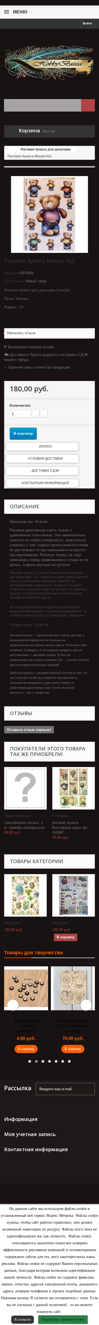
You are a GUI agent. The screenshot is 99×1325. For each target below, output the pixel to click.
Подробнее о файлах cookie (63, 1319)
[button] (29, 1061)
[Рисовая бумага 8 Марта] (25, 895)
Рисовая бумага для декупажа (46, 149)
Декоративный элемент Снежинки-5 (26, 1026)
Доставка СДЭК (45, 471)
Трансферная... (18, 815)
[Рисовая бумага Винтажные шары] (73, 788)
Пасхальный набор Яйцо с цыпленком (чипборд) (73, 1026)
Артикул (11, 273)
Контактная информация (45, 483)
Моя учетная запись (30, 1134)
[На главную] (10, 149)
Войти (87, 23)
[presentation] (12, 1005)
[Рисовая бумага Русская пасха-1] (73, 895)
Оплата (45, 446)
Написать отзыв (21, 333)
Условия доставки (45, 459)
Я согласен (22, 1319)
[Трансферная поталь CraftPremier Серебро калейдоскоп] (25, 788)
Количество (20, 405)
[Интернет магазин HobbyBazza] (49, 59)
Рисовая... (62, 815)
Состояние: (14, 281)
